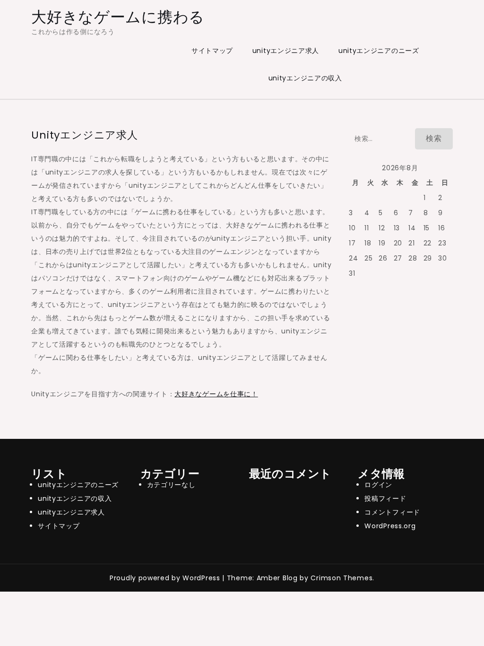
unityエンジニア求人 (285, 50)
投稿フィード (385, 498)
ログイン (378, 484)
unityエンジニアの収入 (305, 78)
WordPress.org (389, 526)
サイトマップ (212, 50)
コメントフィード (392, 512)
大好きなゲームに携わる (118, 16)
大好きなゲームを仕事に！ (216, 394)
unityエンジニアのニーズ (378, 50)
